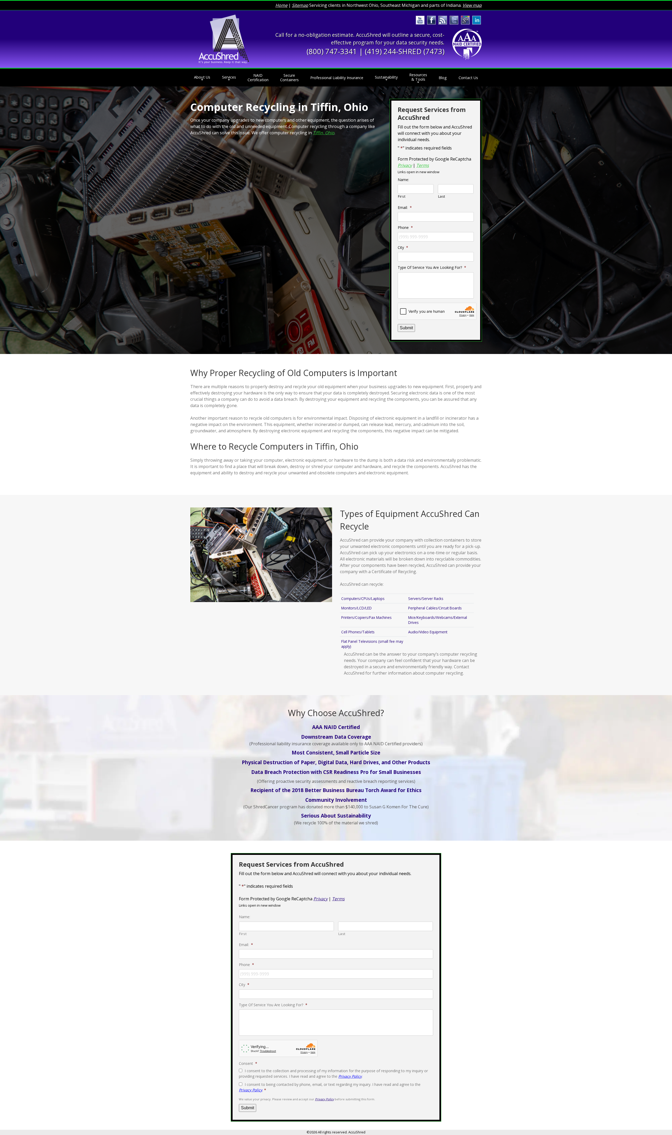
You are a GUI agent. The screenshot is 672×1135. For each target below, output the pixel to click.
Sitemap (300, 5)
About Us (202, 77)
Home (281, 5)
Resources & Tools (418, 77)
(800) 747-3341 (332, 51)
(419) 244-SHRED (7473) (404, 51)
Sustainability (386, 77)
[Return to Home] (224, 39)
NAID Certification (258, 77)
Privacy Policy (350, 1076)
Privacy (405, 165)
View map (472, 5)
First (401, 196)
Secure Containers (289, 77)
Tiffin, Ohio (323, 133)
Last (441, 196)
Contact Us (468, 77)
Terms (422, 165)
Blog (443, 77)
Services (229, 77)
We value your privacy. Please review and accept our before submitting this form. (307, 1099)
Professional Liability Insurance (336, 77)
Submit (406, 328)
